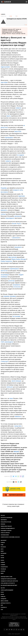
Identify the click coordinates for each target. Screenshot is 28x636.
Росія (19, 223)
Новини (3, 542)
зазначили (15, 237)
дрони (2, 594)
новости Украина (5, 532)
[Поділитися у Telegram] (16, 476)
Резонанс (3, 546)
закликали (17, 216)
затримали (16, 285)
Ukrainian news (5, 534)
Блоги (3, 14)
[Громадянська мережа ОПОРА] (3, 22)
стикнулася (4, 361)
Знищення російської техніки (8, 578)
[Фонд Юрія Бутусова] (14, 489)
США (2, 609)
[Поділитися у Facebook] (11, 476)
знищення (3, 598)
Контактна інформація (6, 517)
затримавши (5, 274)
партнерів (4, 82)
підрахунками (5, 67)
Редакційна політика (6, 530)
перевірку (13, 296)
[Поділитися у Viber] (21, 476)
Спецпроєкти (4, 566)
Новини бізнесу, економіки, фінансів (10, 537)
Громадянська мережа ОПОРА (17, 19)
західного (16, 190)
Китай (14, 223)
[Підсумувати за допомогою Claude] (16, 481)
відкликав (21, 196)
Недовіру (4, 188)
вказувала (18, 247)
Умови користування (6, 526)
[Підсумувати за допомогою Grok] (21, 481)
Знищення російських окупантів (9, 581)
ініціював (6, 296)
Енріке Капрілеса (6, 261)
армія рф (3, 596)
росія (2, 592)
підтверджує (9, 137)
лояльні (3, 214)
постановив (16, 316)
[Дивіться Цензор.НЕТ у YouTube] (12, 629)
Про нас (3, 515)
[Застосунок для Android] (19, 629)
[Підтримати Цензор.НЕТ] (14, 495)
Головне (3, 564)
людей (21, 274)
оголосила (16, 287)
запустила (17, 131)
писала (16, 451)
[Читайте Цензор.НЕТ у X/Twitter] (7, 629)
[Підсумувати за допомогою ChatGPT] (13, 481)
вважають (4, 210)
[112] (17, 22)
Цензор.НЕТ (3, 540)
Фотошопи (3, 553)
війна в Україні (4, 600)
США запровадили (7, 342)
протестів (4, 270)
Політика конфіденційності (8, 528)
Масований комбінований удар (9, 585)
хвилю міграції (16, 381)
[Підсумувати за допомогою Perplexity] (18, 481)
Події (2, 544)
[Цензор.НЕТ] (7, 2)
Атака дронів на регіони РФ (8, 583)
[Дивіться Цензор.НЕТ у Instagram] (16, 629)
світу (21, 190)
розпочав (11, 280)
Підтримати (4, 519)
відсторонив (12, 257)
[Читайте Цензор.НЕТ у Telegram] (9, 629)
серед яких (17, 426)
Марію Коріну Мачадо (18, 259)
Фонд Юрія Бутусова (6, 521)
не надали (20, 155)
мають (8, 116)
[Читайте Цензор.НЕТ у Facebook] (4, 629)
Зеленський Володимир (7, 590)
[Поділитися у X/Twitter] (13, 476)
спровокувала (14, 268)
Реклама (3, 524)
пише (11, 398)
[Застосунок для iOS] (21, 629)
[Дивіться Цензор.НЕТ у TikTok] (14, 629)
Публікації (3, 569)
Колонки (3, 571)
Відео (2, 551)
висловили (4, 192)
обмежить (18, 416)
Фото (2, 549)
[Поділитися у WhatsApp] (18, 476)
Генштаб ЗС (4, 607)
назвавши (4, 276)
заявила (18, 108)
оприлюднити (9, 218)
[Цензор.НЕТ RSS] (23, 629)
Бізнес (2, 560)
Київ (2, 605)
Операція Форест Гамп (6, 576)
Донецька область (6, 603)
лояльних (9, 387)
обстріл (3, 587)
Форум (2, 557)
